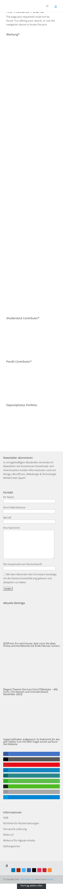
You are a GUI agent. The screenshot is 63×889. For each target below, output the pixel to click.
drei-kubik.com (27, 879)
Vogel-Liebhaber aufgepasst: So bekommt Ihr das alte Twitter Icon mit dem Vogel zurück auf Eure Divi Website (31, 742)
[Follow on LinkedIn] (13, 870)
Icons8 (50, 879)
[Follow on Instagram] (39, 870)
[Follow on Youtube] (18, 870)
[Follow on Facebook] (29, 870)
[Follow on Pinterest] (44, 870)
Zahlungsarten (11, 846)
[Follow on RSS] (50, 870)
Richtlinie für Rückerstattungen (21, 823)
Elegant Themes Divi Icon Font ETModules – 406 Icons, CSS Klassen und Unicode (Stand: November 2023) (30, 692)
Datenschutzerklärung (24, 578)
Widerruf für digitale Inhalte (19, 840)
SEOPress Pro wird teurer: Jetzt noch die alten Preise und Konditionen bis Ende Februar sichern (31, 645)
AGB (5, 817)
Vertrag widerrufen (31, 885)
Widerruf (8, 834)
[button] (5, 754)
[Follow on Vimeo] (24, 870)
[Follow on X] (34, 870)
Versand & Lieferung (15, 829)
